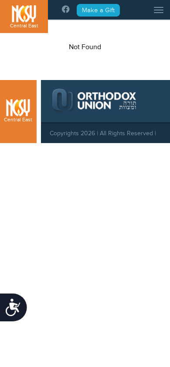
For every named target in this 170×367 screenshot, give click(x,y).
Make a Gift (98, 10)
